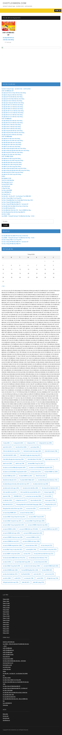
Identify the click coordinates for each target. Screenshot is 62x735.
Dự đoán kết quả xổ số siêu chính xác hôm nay (16, 484)
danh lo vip (20, 463)
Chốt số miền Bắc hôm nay (11, 451)
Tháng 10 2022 (6, 607)
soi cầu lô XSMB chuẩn (51, 566)
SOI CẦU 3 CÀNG (6, 214)
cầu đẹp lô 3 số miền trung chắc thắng (11, 166)
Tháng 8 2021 (6, 624)
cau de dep (34, 447)
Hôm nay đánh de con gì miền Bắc (30, 492)
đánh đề (25, 582)
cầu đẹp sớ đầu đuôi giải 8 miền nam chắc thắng (14, 148)
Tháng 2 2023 (6, 599)
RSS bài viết (5, 716)
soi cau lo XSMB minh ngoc (11, 533)
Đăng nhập (5, 714)
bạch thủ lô (7, 447)
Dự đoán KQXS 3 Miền (7, 184)
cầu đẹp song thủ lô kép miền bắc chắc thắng (13, 132)
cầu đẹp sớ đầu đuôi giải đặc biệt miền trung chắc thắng (15, 170)
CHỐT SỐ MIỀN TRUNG (7, 156)
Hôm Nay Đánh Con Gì (7, 182)
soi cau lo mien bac (26, 512)
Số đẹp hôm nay (52, 578)
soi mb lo (7, 578)
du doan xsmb (35, 471)
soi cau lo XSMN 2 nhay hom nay (13, 537)
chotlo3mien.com (14, 3)
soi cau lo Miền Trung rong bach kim (13, 525)
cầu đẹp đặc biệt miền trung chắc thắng (11, 162)
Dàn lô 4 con (40, 475)
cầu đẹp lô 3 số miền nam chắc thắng (11, 146)
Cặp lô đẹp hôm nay (51, 459)
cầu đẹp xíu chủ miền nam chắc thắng (11, 154)
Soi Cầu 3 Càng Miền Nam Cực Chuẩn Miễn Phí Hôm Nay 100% (17, 200)
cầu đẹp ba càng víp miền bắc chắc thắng (12, 94)
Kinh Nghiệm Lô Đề (6, 178)
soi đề (17, 578)
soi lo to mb (49, 574)
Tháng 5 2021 (6, 630)
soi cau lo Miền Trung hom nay (12, 521)
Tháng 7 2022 (6, 614)
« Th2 (3, 286)
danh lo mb (7, 463)
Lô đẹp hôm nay (21, 500)
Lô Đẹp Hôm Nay (6, 188)
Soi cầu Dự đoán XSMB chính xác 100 (14, 557)
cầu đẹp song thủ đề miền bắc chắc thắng (12, 130)
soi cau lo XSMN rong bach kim (12, 545)
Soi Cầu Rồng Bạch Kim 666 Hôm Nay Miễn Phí (13, 212)
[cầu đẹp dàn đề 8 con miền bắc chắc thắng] (8, 26)
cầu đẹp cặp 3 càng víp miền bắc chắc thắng (13, 102)
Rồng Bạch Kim (50, 504)
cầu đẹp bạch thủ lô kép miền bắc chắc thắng (13, 98)
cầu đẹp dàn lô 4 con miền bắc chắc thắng (12, 114)
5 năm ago (8, 42)
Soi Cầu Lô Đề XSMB (7, 190)
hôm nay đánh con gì (10, 492)
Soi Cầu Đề (25, 574)
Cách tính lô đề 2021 (9, 455)
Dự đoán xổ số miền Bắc (30, 488)
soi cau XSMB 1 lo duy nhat (48, 549)
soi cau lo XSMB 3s (9, 529)
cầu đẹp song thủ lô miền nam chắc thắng (12, 152)
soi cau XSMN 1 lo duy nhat (11, 553)
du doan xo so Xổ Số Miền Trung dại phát (15, 471)
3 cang (6, 443)
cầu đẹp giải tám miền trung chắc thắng (12, 164)
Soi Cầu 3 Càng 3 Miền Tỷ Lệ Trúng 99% (11, 198)
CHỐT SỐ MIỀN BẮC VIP (8, 90)
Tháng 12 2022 (6, 603)
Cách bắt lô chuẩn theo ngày (32, 451)
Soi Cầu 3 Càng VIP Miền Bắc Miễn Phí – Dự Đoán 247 (15, 204)
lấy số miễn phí (36, 500)
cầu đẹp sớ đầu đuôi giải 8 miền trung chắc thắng (14, 168)
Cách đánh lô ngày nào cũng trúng (30, 455)
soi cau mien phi (46, 545)
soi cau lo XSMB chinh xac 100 (28, 529)
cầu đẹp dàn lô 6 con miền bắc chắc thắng (12, 116)
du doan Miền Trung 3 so (35, 463)
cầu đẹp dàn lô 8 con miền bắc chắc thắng (12, 122)
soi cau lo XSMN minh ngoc (31, 541)
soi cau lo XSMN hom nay (11, 541)
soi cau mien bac (31, 545)
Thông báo (5, 705)
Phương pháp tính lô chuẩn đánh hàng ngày (28, 504)
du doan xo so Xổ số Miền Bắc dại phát (14, 467)
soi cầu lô (7, 562)
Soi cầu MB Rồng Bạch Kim (29, 570)
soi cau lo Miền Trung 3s (36, 516)
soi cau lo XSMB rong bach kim (33, 533)
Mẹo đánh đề (8, 504)
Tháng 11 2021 (6, 618)
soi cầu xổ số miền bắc (10, 574)
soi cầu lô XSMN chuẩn (10, 570)
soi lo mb (37, 574)
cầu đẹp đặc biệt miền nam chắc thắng (11, 142)
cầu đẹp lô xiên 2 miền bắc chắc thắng (11, 124)
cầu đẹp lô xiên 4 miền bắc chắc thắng (11, 128)
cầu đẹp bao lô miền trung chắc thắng (11, 158)
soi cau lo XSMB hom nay (50, 529)
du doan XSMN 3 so (25, 475)
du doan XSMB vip (9, 475)
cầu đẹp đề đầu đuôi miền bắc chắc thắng (12, 120)
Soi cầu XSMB (47, 570)
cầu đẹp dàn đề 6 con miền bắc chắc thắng (12, 106)
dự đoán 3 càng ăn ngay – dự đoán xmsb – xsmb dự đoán (16, 88)
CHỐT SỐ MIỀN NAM (7, 136)
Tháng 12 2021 (6, 616)
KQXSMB (18, 496)
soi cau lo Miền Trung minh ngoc (34, 521)
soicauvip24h (31, 549)
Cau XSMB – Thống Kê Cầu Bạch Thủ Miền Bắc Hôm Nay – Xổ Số (18, 216)
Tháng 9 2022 (6, 609)
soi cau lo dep (44, 508)
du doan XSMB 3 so (51, 471)
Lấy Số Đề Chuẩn (6, 186)
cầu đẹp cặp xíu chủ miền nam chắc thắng (12, 140)
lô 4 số (48, 496)
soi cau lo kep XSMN (9, 512)
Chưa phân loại (6, 656)
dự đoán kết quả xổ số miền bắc (47, 480)
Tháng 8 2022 (6, 611)
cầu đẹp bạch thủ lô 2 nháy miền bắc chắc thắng (14, 92)
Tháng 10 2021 (6, 620)
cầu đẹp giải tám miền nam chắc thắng (11, 144)
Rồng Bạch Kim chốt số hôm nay (12, 508)
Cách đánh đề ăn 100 (34, 459)
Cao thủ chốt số (21, 447)
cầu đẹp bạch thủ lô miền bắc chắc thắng (12, 100)
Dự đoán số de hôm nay (40, 484)
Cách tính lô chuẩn (51, 451)
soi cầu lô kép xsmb (40, 562)
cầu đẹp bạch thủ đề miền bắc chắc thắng (12, 96)
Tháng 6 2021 (6, 628)
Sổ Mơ (3, 176)
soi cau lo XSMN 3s (32, 537)
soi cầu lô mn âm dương (32, 566)
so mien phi (28, 578)
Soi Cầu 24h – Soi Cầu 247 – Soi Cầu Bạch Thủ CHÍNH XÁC (16, 196)
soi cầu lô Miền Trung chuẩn (11, 566)
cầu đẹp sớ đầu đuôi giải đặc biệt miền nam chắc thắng (15, 150)
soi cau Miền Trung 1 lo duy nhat (12, 549)
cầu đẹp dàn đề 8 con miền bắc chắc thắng (12, 108)
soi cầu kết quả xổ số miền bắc (38, 557)
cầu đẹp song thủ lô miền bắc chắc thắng (12, 134)
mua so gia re (50, 500)
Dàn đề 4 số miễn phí (9, 480)
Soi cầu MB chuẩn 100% (8, 694)
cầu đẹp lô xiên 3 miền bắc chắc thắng (11, 126)
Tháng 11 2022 (6, 605)
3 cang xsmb (18, 443)
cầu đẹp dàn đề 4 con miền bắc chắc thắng (12, 104)
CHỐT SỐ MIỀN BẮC (7, 118)
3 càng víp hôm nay (45, 443)
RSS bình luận (6, 718)
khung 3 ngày (49, 492)
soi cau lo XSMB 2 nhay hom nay (37, 525)
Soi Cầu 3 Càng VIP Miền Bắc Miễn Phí (11, 202)
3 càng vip (31, 443)
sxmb (40, 578)
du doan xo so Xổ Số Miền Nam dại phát (40, 467)
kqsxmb (6, 496)
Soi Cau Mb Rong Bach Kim (8, 208)
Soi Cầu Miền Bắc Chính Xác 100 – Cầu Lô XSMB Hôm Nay (16, 210)
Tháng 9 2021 (6, 622)
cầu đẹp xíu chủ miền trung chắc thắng (11, 174)
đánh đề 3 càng (38, 582)
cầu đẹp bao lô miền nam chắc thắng (11, 138)
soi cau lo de (31, 508)
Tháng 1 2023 (6, 601)
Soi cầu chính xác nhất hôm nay (43, 553)
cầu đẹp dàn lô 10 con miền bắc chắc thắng (12, 112)
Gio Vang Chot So (6, 194)
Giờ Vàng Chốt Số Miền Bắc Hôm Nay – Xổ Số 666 (14, 660)
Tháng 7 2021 (6, 626)
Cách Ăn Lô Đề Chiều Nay (8, 180)
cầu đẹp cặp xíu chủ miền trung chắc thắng (12, 160)
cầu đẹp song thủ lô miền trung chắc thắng (12, 172)
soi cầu (27, 553)
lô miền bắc (7, 500)
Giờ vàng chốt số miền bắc (50, 488)
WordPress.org (6, 720)
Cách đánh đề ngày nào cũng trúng (13, 459)
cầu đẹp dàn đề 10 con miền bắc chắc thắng (13, 110)
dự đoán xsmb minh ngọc (11, 488)
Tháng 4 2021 (6, 633)
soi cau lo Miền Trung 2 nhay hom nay (14, 516)
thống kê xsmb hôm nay (10, 582)
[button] (57, 10)
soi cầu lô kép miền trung (22, 562)
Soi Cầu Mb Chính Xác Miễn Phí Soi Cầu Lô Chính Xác (15, 206)
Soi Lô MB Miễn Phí (6, 192)
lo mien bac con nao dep (33, 496)
